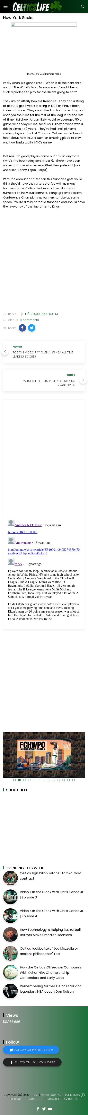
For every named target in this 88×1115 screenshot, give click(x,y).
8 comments (29, 320)
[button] (22, 328)
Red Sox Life (18, 1099)
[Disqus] (44, 460)
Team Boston (69, 1099)
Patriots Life (36, 1099)
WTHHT (45, 1095)
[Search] (83, 6)
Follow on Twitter (33, 1050)
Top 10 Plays (72, 1095)
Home (35, 1095)
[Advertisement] (44, 261)
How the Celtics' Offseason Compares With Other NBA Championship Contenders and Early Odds (50, 972)
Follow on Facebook (34, 1062)
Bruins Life (52, 1099)
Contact (57, 1095)
